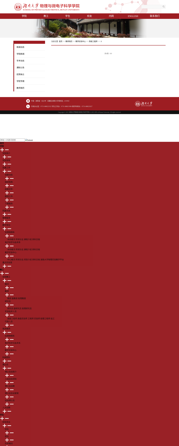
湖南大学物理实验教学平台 (52, 260)
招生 (7, 429)
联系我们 (155, 16)
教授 (9, 298)
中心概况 (11, 260)
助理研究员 (27, 308)
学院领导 (6, 160)
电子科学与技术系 (12, 343)
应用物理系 (10, 336)
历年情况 (9, 443)
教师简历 (69, 41)
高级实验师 (22, 319)
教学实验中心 (80, 41)
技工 (53, 319)
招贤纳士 (20, 74)
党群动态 (9, 175)
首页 (60, 41)
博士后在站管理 (12, 393)
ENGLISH (133, 16)
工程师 (31, 319)
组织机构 (9, 182)
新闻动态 (20, 47)
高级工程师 (93, 41)
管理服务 (6, 218)
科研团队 (6, 357)
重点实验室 (7, 262)
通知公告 (20, 68)
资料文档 (36, 239)
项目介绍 (28, 260)
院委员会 (6, 211)
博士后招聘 (10, 386)
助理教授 (22, 298)
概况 (7, 284)
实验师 (37, 319)
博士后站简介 (11, 372)
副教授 (15, 298)
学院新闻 (20, 54)
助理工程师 (45, 319)
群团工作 (9, 196)
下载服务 (9, 204)
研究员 (10, 308)
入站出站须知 (11, 379)
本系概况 (11, 239)
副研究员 (17, 308)
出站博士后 (10, 400)
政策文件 (9, 189)
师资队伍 (19, 239)
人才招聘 (6, 408)
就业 (7, 436)
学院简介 (6, 153)
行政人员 (9, 321)
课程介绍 (28, 239)
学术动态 (20, 61)
